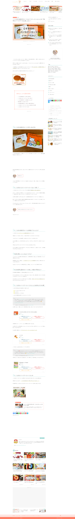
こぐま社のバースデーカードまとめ (23, 106)
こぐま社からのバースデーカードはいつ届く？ (25, 98)
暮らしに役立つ (57, 1)
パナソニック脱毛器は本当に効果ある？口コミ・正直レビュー (55, 32)
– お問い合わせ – (52, 94)
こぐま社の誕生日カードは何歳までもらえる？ (55, 108)
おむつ (50, 66)
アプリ (57, 66)
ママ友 (30, 1)
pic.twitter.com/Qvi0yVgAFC (19, 302)
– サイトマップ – (52, 92)
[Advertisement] (29, 51)
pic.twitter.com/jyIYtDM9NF (30, 353)
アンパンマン (41, 1)
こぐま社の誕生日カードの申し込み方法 (24, 96)
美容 (52, 1)
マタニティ (25, 1)
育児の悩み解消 (51, 78)
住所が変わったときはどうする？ (23, 101)
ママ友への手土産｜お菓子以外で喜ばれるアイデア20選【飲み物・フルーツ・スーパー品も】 (55, 43)
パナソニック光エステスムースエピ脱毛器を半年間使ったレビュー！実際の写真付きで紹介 (55, 36)
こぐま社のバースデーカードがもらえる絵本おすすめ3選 (55, 113)
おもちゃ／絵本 (47, 1)
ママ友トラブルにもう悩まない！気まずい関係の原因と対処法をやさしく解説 (55, 40)
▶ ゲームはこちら (51, 21)
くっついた (21, 335)
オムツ (59, 67)
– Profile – (50, 90)
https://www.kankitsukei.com (21, 445)
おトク (53, 66)
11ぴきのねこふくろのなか (23, 362)
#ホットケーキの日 (21, 299)
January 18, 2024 (30, 355)
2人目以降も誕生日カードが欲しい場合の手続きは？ (26, 103)
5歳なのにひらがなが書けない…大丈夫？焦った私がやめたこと (55, 29)
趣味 (50, 86)
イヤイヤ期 (35, 1)
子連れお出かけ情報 (52, 84)
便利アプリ (51, 80)
